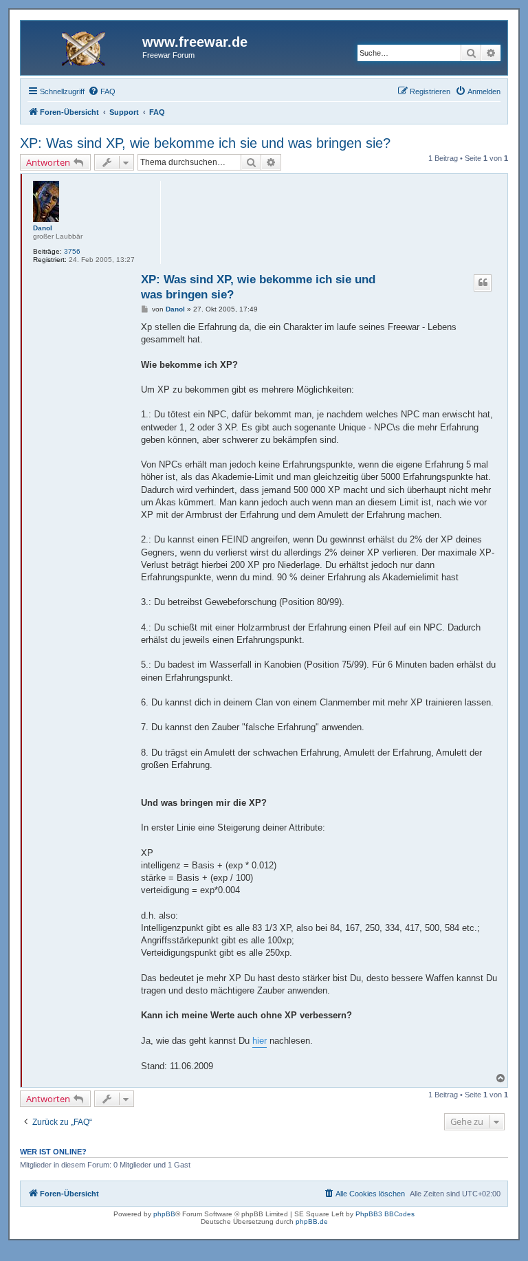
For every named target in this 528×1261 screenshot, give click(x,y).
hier (259, 1040)
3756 (72, 251)
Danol (42, 228)
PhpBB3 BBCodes (385, 1214)
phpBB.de (312, 1221)
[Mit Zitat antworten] (483, 282)
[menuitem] (102, 91)
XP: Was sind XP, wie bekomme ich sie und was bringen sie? (205, 143)
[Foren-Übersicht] (83, 46)
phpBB (164, 1214)
